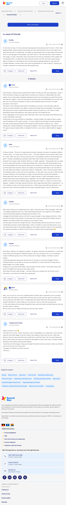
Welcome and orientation (36, 386)
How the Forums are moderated (14, 439)
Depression (22, 375)
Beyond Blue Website (11, 399)
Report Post (33, 71)
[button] (5, 71)
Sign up (54, 3)
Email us (11, 470)
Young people (50, 386)
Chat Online (13, 462)
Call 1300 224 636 (15, 455)
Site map (4, 502)
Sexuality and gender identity (42, 378)
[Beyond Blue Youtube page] (9, 478)
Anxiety (4, 375)
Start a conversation (33, 24)
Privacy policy (6, 498)
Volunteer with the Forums (12, 445)
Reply (57, 71)
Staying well (56, 378)
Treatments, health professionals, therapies (14, 386)
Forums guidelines (10, 433)
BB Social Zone (12, 375)
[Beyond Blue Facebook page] (4, 478)
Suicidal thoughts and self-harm (11, 382)
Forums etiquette (10, 442)
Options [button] (58, 13)
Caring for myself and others (25, 11)
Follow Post (21, 71)
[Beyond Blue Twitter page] (20, 478)
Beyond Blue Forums (10, 3)
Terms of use (6, 493)
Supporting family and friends (31, 382)
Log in (43, 3)
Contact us (5, 489)
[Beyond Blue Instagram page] (14, 478)
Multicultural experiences (45, 375)
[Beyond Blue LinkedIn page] (25, 478)
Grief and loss (32, 375)
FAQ (5, 436)
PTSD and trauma (7, 378)
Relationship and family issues (46, 11)
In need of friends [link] (12, 14)
